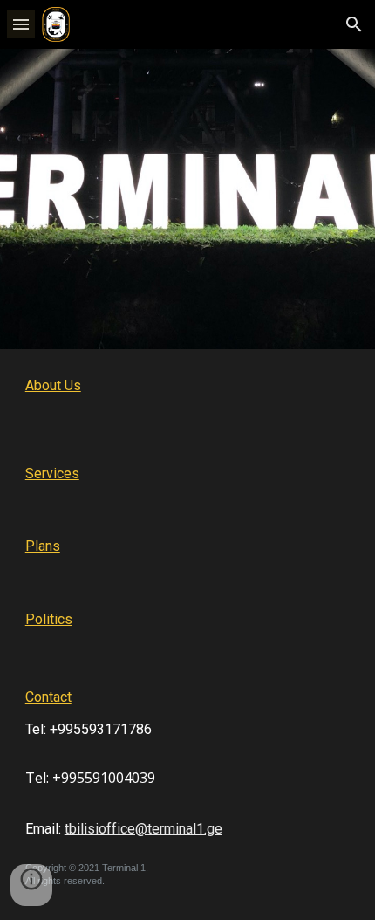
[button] (21, 24)
